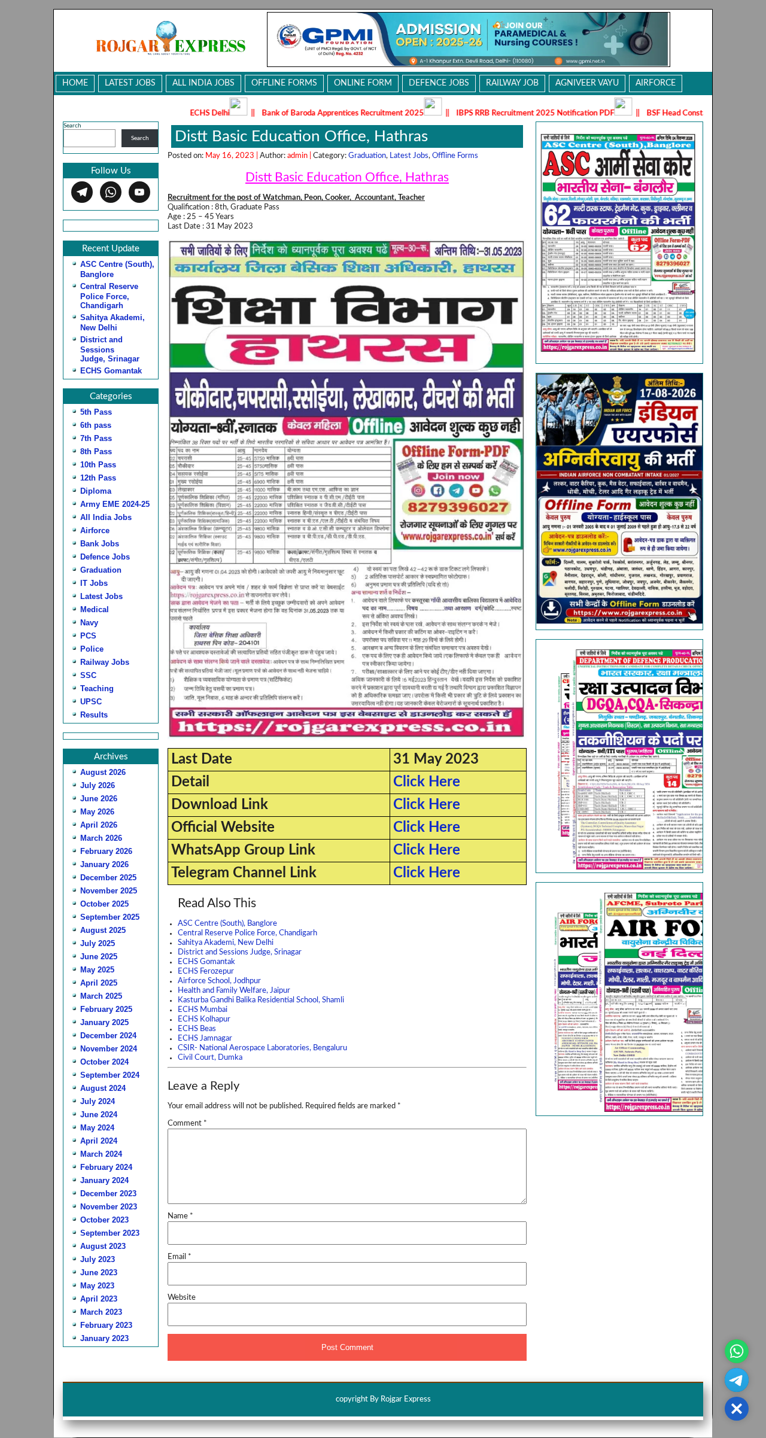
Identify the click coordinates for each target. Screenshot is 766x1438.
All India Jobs (203, 83)
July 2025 (97, 943)
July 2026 (97, 785)
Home (75, 83)
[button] (619, 756)
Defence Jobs (439, 83)
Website (182, 1298)
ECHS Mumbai (202, 1010)
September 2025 (109, 917)
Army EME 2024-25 (115, 504)
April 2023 (98, 1298)
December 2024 (108, 1035)
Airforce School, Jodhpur (219, 981)
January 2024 (104, 1180)
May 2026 (97, 811)
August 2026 (103, 772)
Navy (89, 622)
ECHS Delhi (149, 113)
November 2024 (108, 1048)
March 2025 (101, 996)
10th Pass (98, 464)
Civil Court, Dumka (210, 1058)
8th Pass (96, 451)
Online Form (363, 83)
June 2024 (98, 1114)
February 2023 (106, 1325)
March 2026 (101, 838)
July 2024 (97, 1101)
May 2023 (97, 1285)
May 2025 (97, 969)
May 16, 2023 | (232, 156)
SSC (88, 675)
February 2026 (106, 851)
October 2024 (104, 1061)
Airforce (656, 83)
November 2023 (108, 1206)
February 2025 (106, 1009)
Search (72, 126)
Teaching (97, 688)
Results (94, 714)
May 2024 (97, 1127)
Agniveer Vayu (587, 83)
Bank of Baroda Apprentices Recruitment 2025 (282, 113)
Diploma (95, 491)
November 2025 (108, 890)
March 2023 (101, 1312)
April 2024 (98, 1140)
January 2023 (104, 1338)
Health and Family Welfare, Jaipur (234, 991)
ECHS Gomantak (111, 370)
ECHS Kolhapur (204, 1019)
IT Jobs (94, 583)
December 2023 (108, 1193)
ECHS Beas (197, 1029)
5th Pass (96, 412)
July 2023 (97, 1259)
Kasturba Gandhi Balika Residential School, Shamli (261, 1000)
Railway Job (512, 83)
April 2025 (98, 982)
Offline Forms (284, 83)
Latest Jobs (130, 83)
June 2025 (98, 956)
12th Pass (98, 477)
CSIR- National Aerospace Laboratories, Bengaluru (262, 1048)
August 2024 (103, 1088)
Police (92, 648)
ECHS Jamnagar (205, 1038)
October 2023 (104, 1219)
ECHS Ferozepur (206, 971)
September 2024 (109, 1075)
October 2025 (104, 903)
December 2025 (108, 877)
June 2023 (98, 1272)
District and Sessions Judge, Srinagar (109, 349)
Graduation (100, 570)
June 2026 (98, 798)
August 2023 (103, 1246)
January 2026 (104, 864)
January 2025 (104, 1022)
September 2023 (109, 1233)
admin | (300, 156)
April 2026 (98, 824)
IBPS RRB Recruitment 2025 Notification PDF (475, 113)
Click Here (426, 782)
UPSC (91, 701)
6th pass (95, 425)
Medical (94, 609)
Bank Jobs (99, 543)
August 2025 (103, 930)
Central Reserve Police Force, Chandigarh (109, 296)
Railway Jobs (104, 662)
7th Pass (96, 438)
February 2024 (106, 1167)
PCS (88, 635)
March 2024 (101, 1154)
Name (180, 1216)
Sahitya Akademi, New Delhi (225, 943)
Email (180, 1257)
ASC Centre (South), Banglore (227, 924)
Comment (187, 1123)
